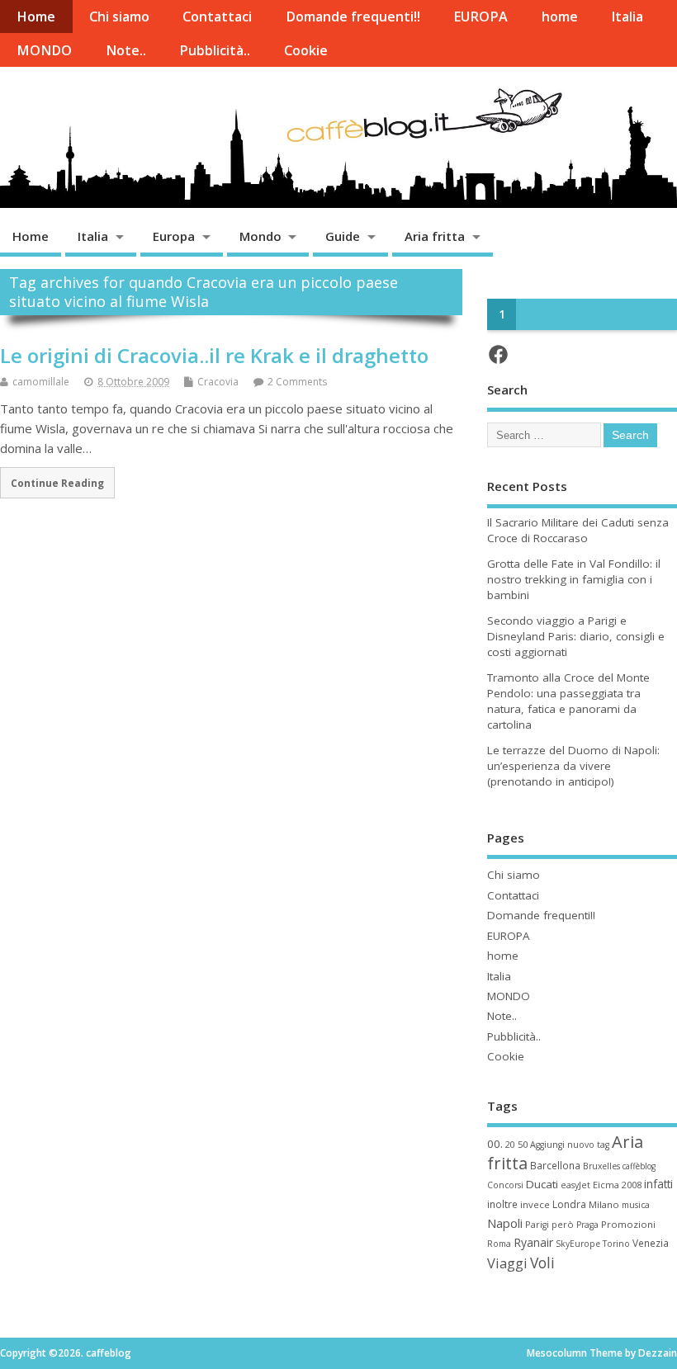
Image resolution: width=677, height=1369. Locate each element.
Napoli (505, 1223)
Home (36, 16)
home (560, 16)
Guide (342, 236)
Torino (616, 1243)
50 (523, 1144)
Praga (587, 1224)
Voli (542, 1262)
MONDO (44, 50)
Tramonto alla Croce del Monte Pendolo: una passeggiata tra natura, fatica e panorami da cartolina (568, 701)
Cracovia (218, 382)
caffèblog (639, 1166)
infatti (658, 1184)
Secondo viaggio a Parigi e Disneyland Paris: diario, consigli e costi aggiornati (576, 636)
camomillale (40, 382)
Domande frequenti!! (353, 16)
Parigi (537, 1224)
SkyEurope (578, 1243)
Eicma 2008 (617, 1184)
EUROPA (480, 16)
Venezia (650, 1242)
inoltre (502, 1204)
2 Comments (297, 382)
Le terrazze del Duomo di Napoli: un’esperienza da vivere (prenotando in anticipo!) (573, 766)
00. (495, 1143)
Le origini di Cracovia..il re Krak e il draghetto (214, 355)
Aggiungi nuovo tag (569, 1144)
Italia (627, 16)
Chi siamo (119, 16)
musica (636, 1205)
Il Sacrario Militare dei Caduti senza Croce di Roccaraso (578, 530)
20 (510, 1144)
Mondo (260, 236)
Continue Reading (57, 482)
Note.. (126, 50)
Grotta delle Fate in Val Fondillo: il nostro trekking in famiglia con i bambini (573, 579)
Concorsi (505, 1185)
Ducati (542, 1184)
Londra (569, 1204)
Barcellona (555, 1165)
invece (535, 1204)
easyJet (575, 1185)
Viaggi (507, 1262)
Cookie (306, 50)
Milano (604, 1204)
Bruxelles (601, 1166)
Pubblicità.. (214, 50)
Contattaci (217, 16)
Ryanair (533, 1242)
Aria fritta (435, 236)
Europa (174, 236)
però (563, 1224)
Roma (499, 1243)
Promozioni (628, 1224)
